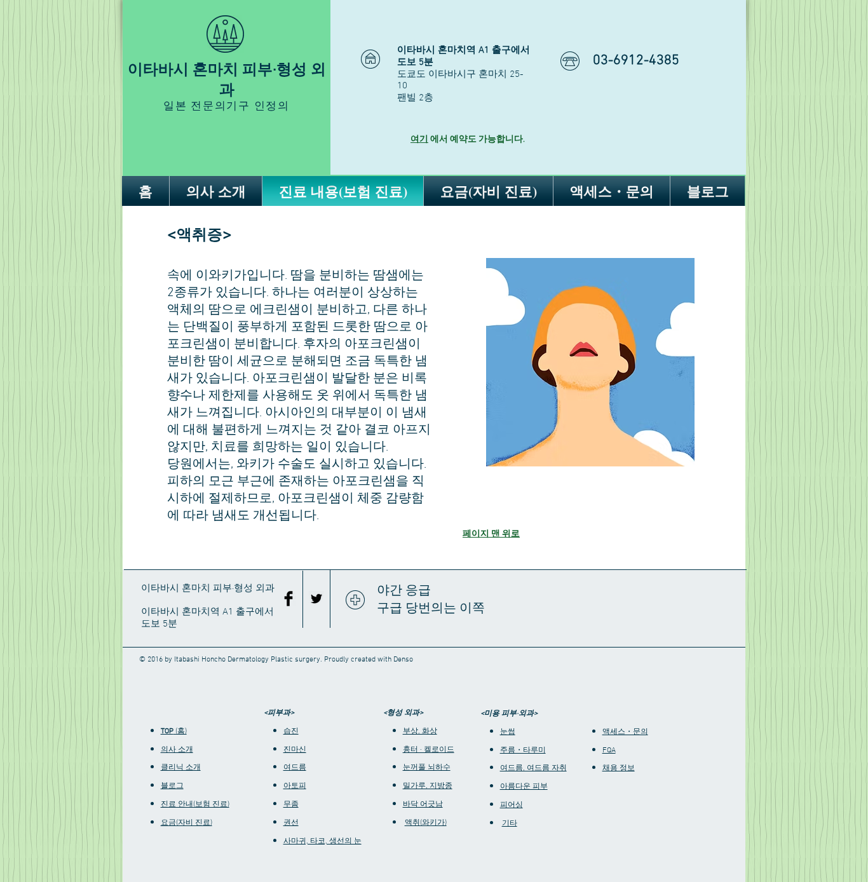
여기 (419, 139)
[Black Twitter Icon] (316, 598)
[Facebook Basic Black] (288, 598)
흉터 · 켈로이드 (428, 749)
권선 (291, 822)
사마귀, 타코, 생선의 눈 (322, 841)
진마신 (294, 749)
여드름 (294, 767)
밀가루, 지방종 (427, 786)
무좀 (291, 804)
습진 (291, 731)
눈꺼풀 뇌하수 (427, 767)
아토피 (294, 786)
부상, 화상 (420, 731)
